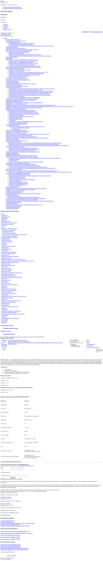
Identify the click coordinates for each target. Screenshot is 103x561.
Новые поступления (5, 503)
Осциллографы (5, 294)
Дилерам (5, 25)
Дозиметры (4, 243)
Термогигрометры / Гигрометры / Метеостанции (12, 313)
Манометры (4, 286)
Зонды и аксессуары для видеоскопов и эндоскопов (14, 234)
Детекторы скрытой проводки (8, 246)
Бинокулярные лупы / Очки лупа (9, 222)
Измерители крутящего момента (9, 252)
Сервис (5, 28)
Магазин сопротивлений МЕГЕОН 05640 (10, 547)
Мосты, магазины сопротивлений (9, 284)
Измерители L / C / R (6, 258)
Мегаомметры (4, 281)
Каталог (2, 213)
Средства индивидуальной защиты (9, 306)
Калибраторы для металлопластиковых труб (11, 272)
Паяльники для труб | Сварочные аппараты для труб (13, 296)
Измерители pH (5, 255)
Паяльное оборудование (7, 297)
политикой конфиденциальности (25, 465)
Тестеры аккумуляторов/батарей (9, 312)
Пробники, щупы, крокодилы (8, 302)
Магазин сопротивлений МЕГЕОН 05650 (10, 545)
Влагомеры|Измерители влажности (9, 237)
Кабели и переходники (6, 269)
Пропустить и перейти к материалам (12, 7)
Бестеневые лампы (5, 221)
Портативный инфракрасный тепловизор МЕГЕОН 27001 (14, 549)
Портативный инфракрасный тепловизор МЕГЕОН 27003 (14, 548)
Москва (2, 1)
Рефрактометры (5, 305)
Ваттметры (4, 225)
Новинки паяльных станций (10, 328)
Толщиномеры (4, 315)
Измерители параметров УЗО (8, 253)
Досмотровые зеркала (6, 249)
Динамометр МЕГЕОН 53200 (8, 520)
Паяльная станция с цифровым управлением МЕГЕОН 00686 (15, 525)
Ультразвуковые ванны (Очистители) (10, 318)
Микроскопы (4, 287)
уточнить (39, 489)
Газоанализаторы (5, 238)
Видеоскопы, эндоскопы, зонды (9, 228)
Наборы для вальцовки (6, 291)
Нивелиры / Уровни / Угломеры (8, 290)
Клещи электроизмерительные (8, 275)
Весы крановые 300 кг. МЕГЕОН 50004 (10, 524)
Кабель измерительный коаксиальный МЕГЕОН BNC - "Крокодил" (17, 533)
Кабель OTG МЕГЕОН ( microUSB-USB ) (10, 535)
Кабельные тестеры (6, 271)
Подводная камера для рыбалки (9, 235)
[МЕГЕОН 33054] (12, 342)
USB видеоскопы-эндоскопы (9, 233)
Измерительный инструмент (8, 265)
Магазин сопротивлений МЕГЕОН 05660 (10, 544)
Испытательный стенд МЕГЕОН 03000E (10, 537)
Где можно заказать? (5, 515)
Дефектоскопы (4, 247)
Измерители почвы (5, 263)
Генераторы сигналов (6, 240)
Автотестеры (4, 215)
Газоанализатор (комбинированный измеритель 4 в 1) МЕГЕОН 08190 (17, 523)
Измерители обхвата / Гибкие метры (10, 262)
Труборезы (3, 316)
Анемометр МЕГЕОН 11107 (7, 522)
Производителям (7, 29)
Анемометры (4, 218)
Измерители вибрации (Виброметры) (10, 256)
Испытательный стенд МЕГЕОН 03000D (10, 539)
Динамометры (4, 250)
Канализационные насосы (7, 274)
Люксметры (4, 278)
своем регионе (25, 341)
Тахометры (4, 308)
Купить (4, 349)
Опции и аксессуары (6, 280)
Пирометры (4, 299)
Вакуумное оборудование (7, 224)
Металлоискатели (5, 283)
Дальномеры (4, 244)
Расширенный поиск (6, 34)
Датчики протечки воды (7, 241)
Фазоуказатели (4, 319)
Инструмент (4, 266)
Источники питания (6, 268)
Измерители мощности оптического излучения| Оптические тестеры (17, 261)
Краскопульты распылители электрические (11, 277)
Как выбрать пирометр (9, 334)
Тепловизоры (4, 309)
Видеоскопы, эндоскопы (8, 231)
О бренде (5, 24)
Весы (2, 227)
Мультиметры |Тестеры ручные (8, 288)
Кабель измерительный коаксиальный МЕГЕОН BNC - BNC (15, 531)
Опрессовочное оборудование (8, 293)
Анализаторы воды (5, 216)
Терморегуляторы (5, 303)
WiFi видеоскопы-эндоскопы (9, 230)
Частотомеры (4, 321)
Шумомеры (4, 322)
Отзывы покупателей (13, 340)
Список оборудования (6, 497)
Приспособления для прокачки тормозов (11, 300)
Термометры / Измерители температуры (10, 311)
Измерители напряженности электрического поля (13, 259)
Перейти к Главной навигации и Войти (12, 8)
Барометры (4, 219)
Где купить (6, 27)
